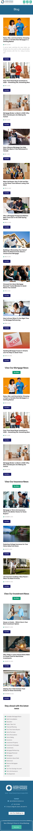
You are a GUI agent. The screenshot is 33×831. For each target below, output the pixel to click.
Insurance (9, 740)
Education (9, 722)
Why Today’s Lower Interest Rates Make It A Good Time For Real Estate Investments (16, 656)
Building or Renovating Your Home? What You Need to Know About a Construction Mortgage (15, 251)
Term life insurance (12, 771)
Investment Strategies (12, 745)
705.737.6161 (16, 804)
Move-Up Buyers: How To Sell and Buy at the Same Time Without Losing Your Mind (16, 183)
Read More (6, 59)
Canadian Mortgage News (13, 716)
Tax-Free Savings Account (14, 768)
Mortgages (9, 755)
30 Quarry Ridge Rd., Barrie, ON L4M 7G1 (16, 806)
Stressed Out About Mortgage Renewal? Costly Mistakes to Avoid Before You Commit (14, 286)
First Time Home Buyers (13, 729)
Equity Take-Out (11, 724)
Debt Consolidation (11, 719)
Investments (9, 748)
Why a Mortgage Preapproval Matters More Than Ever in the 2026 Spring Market (15, 217)
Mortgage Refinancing (12, 750)
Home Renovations (11, 735)
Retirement (9, 761)
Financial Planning (11, 727)
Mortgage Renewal (11, 753)
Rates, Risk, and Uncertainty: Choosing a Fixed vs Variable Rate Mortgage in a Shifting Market (16, 39)
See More (16, 372)
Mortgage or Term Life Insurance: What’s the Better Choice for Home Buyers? (14, 511)
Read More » (7, 407)
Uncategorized (10, 774)
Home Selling (10, 737)
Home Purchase (11, 732)
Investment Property (12, 742)
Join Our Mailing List (16, 813)
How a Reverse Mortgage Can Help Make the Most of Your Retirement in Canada (15, 149)
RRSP (8, 766)
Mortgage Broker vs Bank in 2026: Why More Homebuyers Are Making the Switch (16, 115)
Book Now (16, 827)
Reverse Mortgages (12, 763)
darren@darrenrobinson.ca (17, 801)
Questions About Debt (12, 758)
